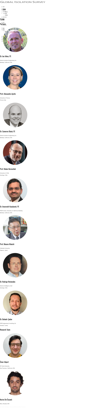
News (3, 22)
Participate (5, 17)
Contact (6, 15)
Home (3, 6)
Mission (6, 11)
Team (6, 13)
